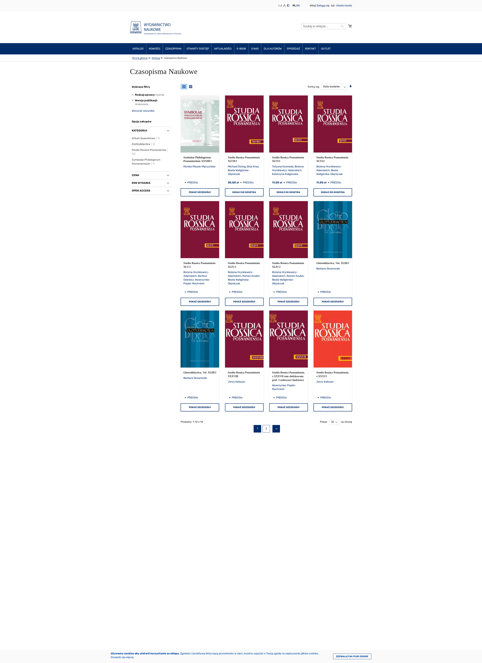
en (298, 5)
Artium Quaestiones (146, 138)
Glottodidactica (144, 144)
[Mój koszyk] (350, 25)
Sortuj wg (313, 86)
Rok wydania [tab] (141, 183)
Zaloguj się (323, 5)
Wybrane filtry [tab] (141, 87)
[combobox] (323, 26)
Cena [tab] (135, 175)
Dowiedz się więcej (122, 657)
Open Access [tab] (141, 190)
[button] (294, 6)
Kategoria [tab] (139, 130)
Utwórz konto (344, 5)
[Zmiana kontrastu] (288, 5)
